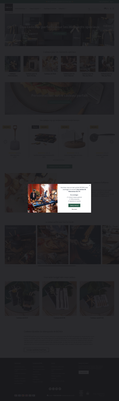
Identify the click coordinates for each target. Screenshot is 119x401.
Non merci (74, 209)
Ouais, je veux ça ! (74, 205)
